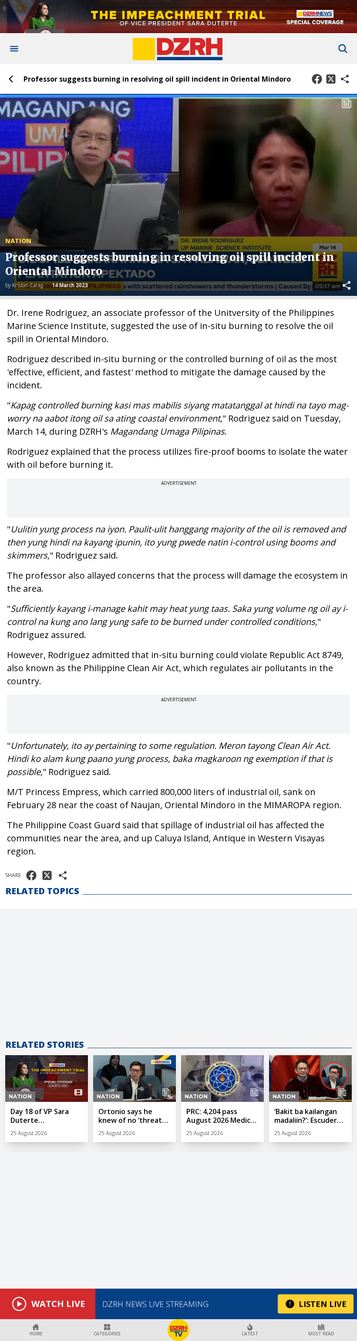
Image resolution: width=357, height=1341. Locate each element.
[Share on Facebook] (317, 79)
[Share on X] (331, 79)
